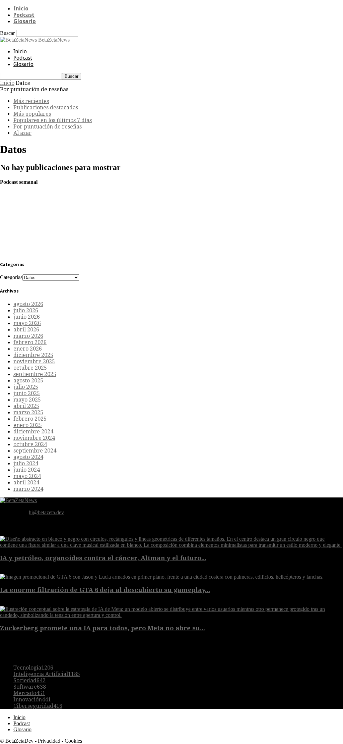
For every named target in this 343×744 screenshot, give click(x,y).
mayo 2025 (27, 399)
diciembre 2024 (33, 431)
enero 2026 (27, 349)
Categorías (11, 277)
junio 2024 (26, 470)
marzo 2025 (28, 412)
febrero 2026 (30, 342)
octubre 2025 (30, 368)
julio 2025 (25, 387)
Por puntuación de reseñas (47, 126)
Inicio (20, 8)
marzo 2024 (28, 489)
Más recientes (31, 101)
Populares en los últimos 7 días (52, 120)
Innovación (32, 699)
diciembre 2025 (33, 355)
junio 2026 (26, 317)
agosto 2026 (28, 304)
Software (29, 687)
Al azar (22, 133)
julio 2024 (25, 463)
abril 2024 (26, 482)
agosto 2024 (28, 457)
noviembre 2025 (34, 361)
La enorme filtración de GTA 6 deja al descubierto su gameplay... (105, 589)
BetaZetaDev (19, 741)
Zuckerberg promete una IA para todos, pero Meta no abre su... (102, 628)
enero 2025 (27, 425)
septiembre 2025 (34, 374)
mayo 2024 (27, 476)
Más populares (32, 114)
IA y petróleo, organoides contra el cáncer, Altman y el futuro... (103, 558)
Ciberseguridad (37, 706)
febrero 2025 (30, 419)
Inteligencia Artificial (46, 674)
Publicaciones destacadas (45, 107)
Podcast (24, 15)
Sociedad (29, 680)
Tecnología (33, 668)
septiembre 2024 (34, 450)
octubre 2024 (30, 444)
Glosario (24, 21)
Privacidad (49, 741)
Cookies (73, 741)
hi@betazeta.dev (46, 512)
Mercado (29, 693)
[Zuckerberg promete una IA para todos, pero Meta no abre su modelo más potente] (171, 615)
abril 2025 (26, 406)
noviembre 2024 (34, 438)
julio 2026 (25, 310)
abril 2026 (26, 329)
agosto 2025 (28, 380)
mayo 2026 (27, 323)
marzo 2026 (28, 336)
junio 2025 (26, 393)
